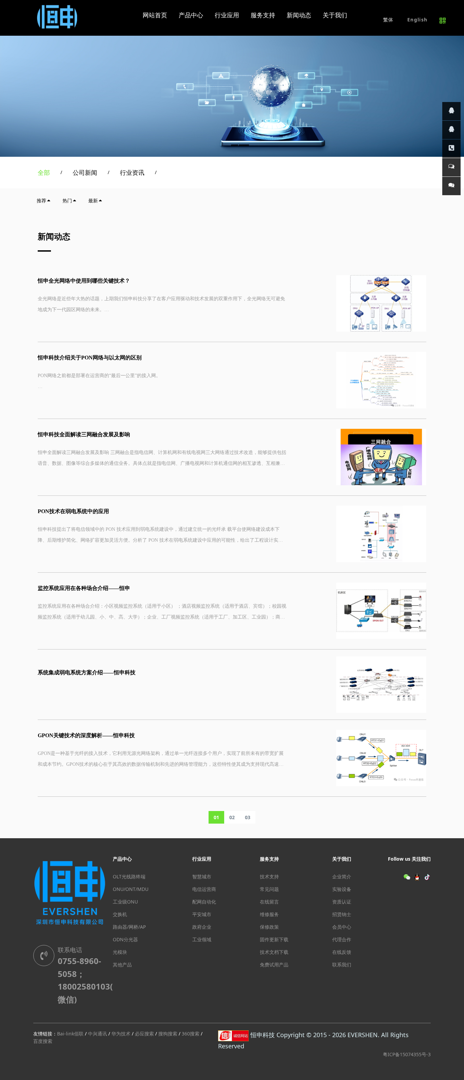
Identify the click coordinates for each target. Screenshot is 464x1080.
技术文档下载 (274, 952)
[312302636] (451, 130)
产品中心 (122, 859)
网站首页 (155, 15)
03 (247, 817)
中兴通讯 (97, 1033)
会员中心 (341, 927)
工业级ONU (125, 901)
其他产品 (122, 964)
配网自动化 (204, 901)
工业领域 (201, 939)
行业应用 (201, 859)
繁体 (388, 19)
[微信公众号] (451, 186)
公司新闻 (85, 172)
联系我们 (341, 964)
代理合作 (341, 939)
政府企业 (201, 927)
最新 (93, 200)
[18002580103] (451, 148)
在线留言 (269, 901)
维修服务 (269, 914)
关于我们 (341, 859)
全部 (44, 172)
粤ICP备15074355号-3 (407, 1054)
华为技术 (120, 1033)
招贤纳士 (341, 914)
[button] (417, 20)
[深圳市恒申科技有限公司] (57, 15)
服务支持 (269, 859)
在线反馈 (341, 952)
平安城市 (201, 914)
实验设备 (341, 889)
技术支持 (269, 876)
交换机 (120, 914)
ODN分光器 (125, 939)
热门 (67, 200)
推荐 (41, 200)
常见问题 (269, 889)
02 (232, 817)
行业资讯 (132, 172)
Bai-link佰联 (70, 1033)
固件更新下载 (274, 939)
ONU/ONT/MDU (130, 889)
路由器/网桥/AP (129, 927)
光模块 (120, 952)
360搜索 (190, 1033)
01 (216, 817)
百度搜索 (42, 1041)
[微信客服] (451, 167)
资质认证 (341, 901)
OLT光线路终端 (129, 876)
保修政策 (269, 927)
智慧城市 (201, 876)
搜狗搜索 (167, 1033)
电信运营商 (204, 889)
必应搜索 (144, 1033)
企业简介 (341, 876)
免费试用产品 (274, 964)
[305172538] (451, 111)
